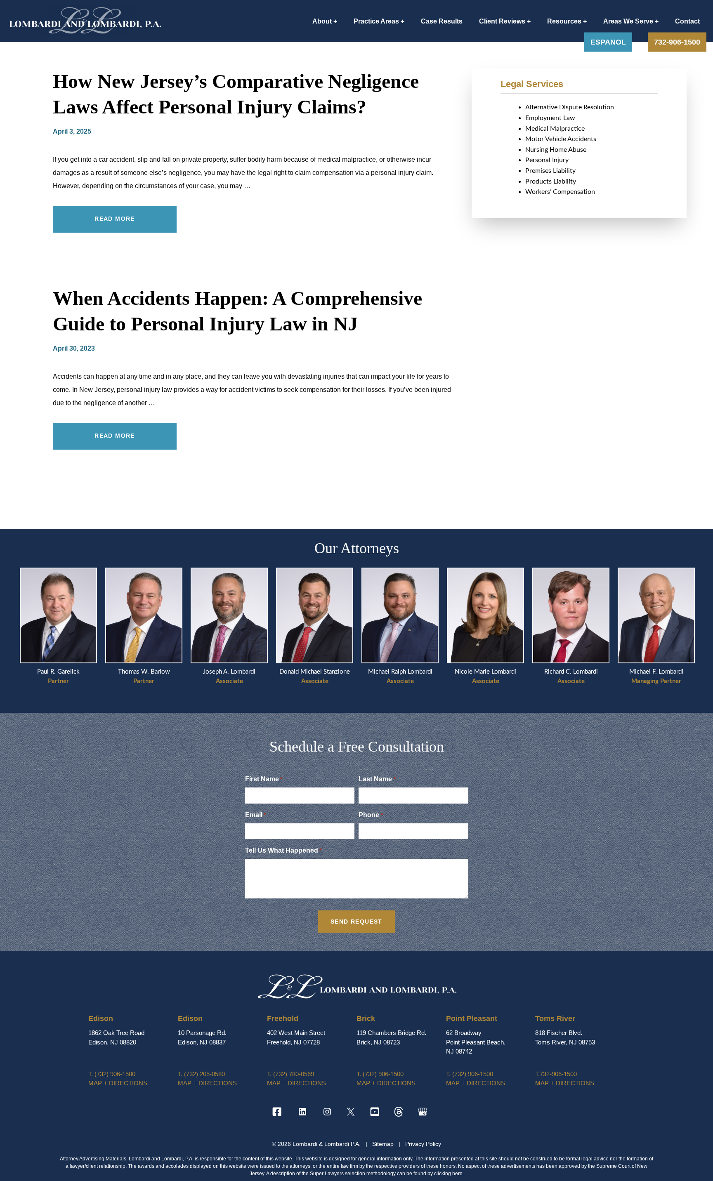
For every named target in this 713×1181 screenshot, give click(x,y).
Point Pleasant (471, 1018)
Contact (687, 21)
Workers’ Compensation (560, 192)
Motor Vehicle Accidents (560, 139)
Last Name (377, 779)
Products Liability (550, 181)
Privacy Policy (423, 1144)
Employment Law (550, 118)
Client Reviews (502, 21)
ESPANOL (608, 42)
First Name (263, 779)
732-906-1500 (677, 42)
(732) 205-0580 (201, 1073)
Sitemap (383, 1144)
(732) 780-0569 (290, 1073)
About (322, 21)
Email (255, 814)
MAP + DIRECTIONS (117, 1083)
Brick (365, 1018)
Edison (100, 1018)
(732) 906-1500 (111, 1073)
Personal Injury (547, 160)
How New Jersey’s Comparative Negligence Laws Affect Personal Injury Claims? (236, 94)
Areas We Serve (628, 21)
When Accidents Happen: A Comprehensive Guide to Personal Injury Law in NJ (237, 311)
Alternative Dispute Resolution (569, 107)
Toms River (555, 1018)
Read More (114, 218)
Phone (370, 814)
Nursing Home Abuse (555, 149)
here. (458, 1173)
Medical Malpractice (555, 128)
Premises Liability (550, 170)
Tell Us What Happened (283, 850)
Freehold (282, 1018)
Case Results (442, 21)
